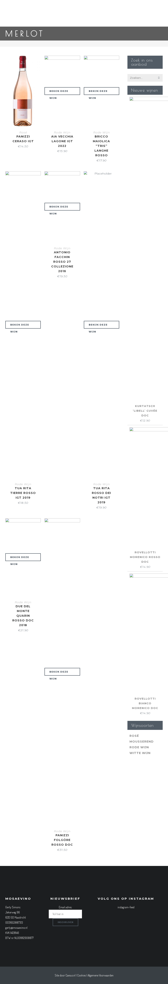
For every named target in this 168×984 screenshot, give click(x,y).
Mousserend (141, 741)
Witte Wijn (140, 753)
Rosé (23, 132)
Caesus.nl (70, 975)
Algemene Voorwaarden (101, 975)
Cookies (81, 975)
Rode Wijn (62, 132)
